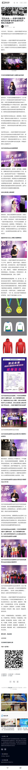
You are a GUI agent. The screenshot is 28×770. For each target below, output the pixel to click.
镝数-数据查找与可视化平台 (7, 762)
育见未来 (18, 674)
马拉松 (10, 675)
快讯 (14, 27)
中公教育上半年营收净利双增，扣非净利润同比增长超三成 (8, 729)
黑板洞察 (6, 25)
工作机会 (3, 756)
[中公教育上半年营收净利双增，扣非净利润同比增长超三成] (8, 723)
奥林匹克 (4, 674)
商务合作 (8, 756)
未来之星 (11, 674)
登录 (25, 2)
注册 (21, 2)
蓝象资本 (4, 675)
